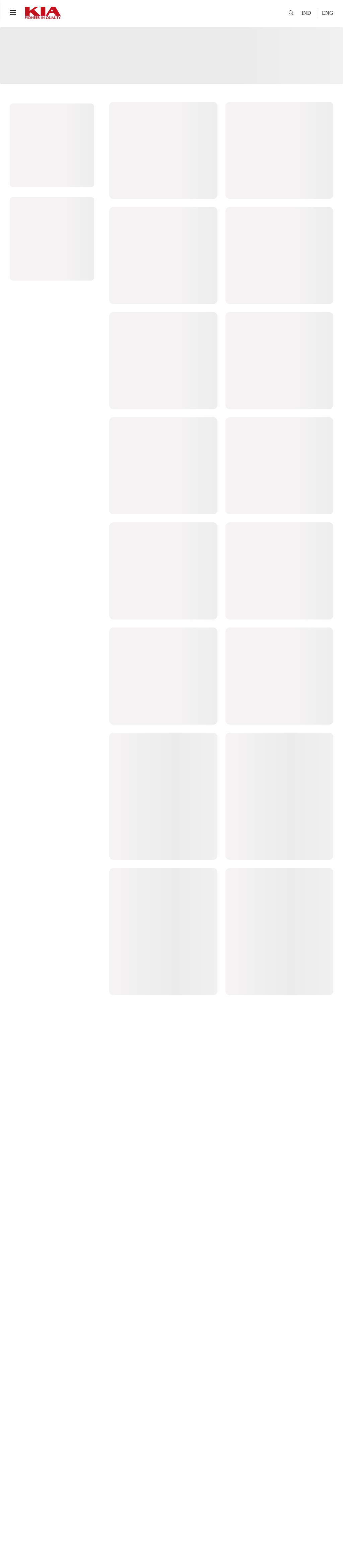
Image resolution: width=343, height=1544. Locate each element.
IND (306, 13)
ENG (327, 13)
